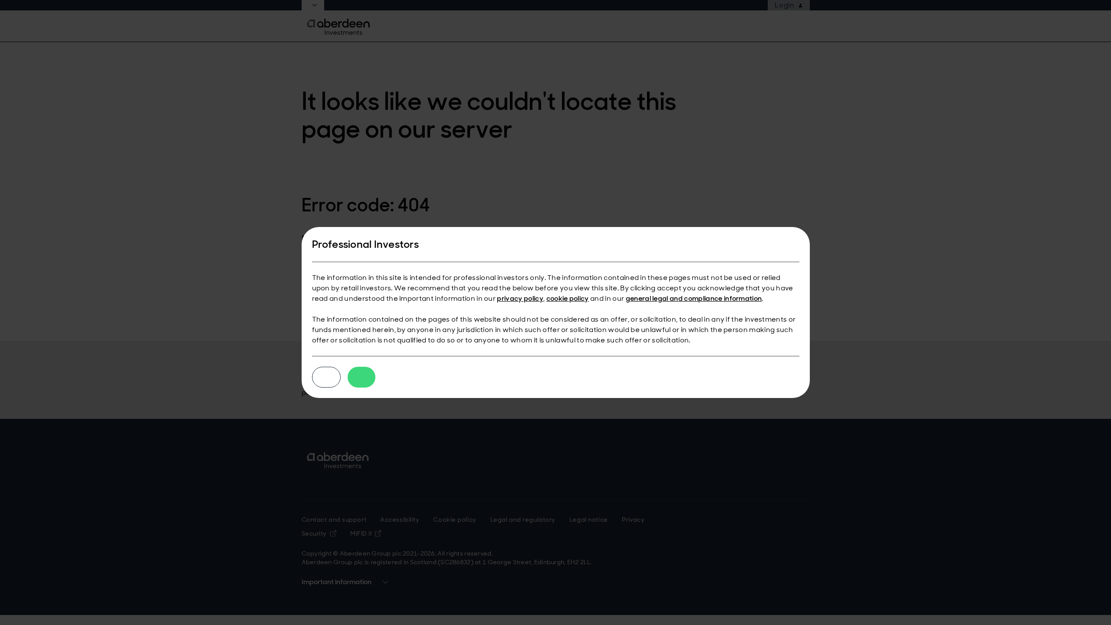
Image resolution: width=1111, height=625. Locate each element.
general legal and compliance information (694, 298)
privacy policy (520, 298)
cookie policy (567, 298)
